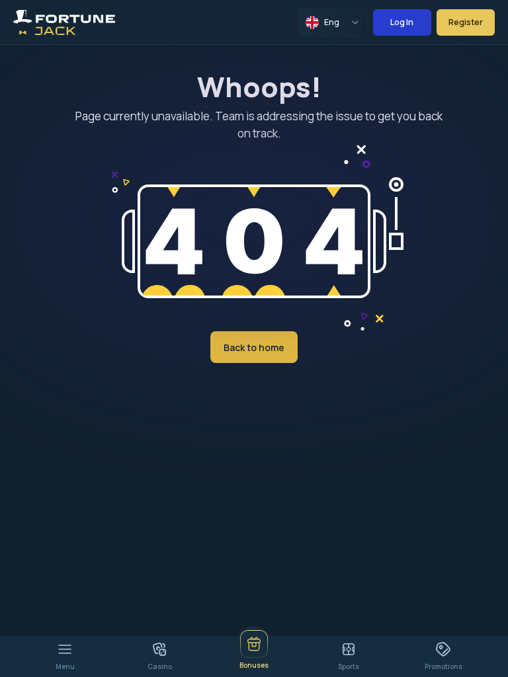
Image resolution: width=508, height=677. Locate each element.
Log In (401, 22)
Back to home (254, 347)
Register (465, 22)
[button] (396, 184)
